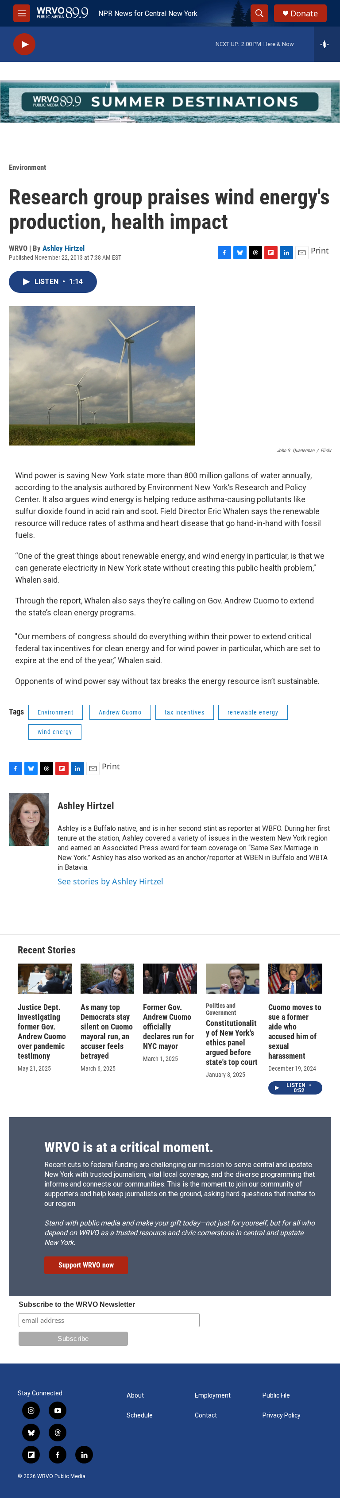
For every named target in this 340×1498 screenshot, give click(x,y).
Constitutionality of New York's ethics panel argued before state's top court (232, 1042)
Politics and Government (221, 1009)
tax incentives (185, 712)
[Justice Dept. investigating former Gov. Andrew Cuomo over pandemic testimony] (45, 979)
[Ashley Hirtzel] (29, 819)
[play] (24, 44)
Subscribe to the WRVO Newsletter (77, 1304)
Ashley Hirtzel (63, 248)
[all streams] (327, 44)
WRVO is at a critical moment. (128, 1147)
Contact (206, 1415)
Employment (213, 1395)
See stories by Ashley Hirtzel (110, 881)
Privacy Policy (282, 1415)
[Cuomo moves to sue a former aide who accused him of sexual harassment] (295, 979)
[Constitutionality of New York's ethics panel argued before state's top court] (233, 979)
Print (320, 250)
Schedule (140, 1415)
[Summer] (170, 102)
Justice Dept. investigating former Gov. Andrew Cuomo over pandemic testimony (42, 1031)
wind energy (55, 731)
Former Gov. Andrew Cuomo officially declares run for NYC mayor (168, 1027)
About (135, 1395)
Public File (276, 1395)
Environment (27, 167)
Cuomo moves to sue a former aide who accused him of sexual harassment (294, 1031)
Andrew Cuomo (120, 712)
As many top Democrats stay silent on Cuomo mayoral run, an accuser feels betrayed (107, 1031)
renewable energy (253, 712)
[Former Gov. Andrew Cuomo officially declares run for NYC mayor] (170, 979)
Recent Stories (47, 950)
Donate (304, 13)
